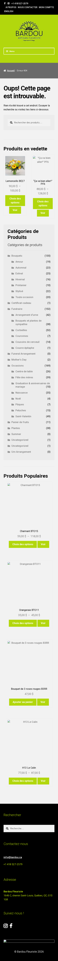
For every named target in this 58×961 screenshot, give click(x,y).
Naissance (21, 392)
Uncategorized (19, 439)
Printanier (20, 285)
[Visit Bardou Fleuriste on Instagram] (6, 926)
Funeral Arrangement (23, 353)
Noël (18, 398)
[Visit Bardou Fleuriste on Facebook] (11, 926)
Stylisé (19, 291)
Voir (15, 210)
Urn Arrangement (21, 451)
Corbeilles (21, 330)
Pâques (19, 404)
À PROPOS (11, 7)
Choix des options (15, 200)
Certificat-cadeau (21, 303)
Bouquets (16, 255)
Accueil (11, 70)
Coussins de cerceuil (27, 342)
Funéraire (16, 308)
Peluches (20, 410)
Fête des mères (24, 377)
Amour (19, 261)
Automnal (20, 267)
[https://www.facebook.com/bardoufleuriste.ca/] (4, 3)
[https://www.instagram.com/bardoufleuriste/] (8, 3)
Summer (16, 434)
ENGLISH (8, 11)
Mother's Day (18, 359)
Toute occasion (24, 297)
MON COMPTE (46, 7)
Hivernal (20, 279)
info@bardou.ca (13, 857)
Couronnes (21, 336)
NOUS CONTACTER (27, 7)
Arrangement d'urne (26, 314)
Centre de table (24, 371)
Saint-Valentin (23, 416)
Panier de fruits (20, 422)
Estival (19, 273)
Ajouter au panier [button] (23, 702)
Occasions (17, 365)
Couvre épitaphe (24, 347)
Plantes (15, 428)
